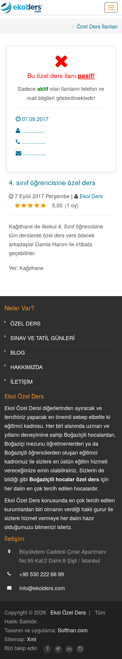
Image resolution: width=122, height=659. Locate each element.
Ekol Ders (91, 196)
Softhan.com (73, 630)
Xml (31, 639)
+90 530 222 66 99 (41, 574)
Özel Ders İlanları (97, 26)
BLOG (17, 352)
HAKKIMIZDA (26, 367)
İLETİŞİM (21, 381)
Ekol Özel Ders (68, 612)
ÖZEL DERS (25, 323)
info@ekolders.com (42, 588)
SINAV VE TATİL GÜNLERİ (42, 338)
